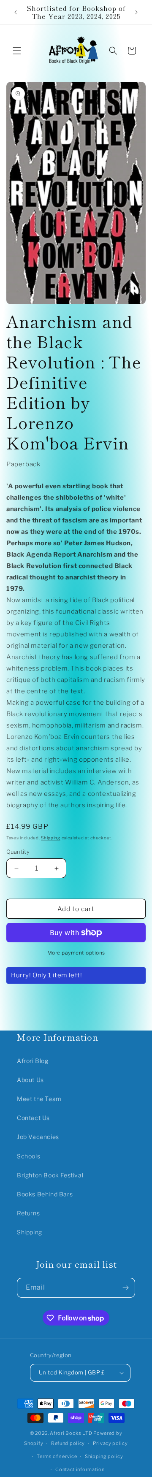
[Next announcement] (136, 12)
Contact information (79, 1469)
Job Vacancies (38, 1136)
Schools (28, 1156)
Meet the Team (39, 1098)
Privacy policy (110, 1443)
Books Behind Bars (45, 1194)
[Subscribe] (125, 1288)
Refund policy (68, 1443)
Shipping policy (104, 1456)
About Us (30, 1079)
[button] (17, 50)
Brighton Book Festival (50, 1175)
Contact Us (33, 1117)
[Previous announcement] (15, 12)
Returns (28, 1213)
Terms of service (57, 1456)
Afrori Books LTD (71, 1433)
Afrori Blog (33, 1060)
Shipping (50, 837)
